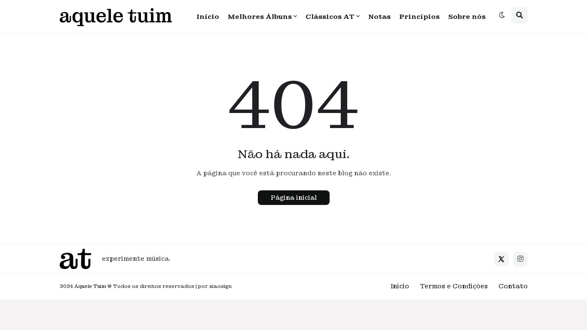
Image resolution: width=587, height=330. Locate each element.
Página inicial (294, 198)
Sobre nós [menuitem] (467, 16)
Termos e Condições (454, 286)
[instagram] (520, 259)
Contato (513, 286)
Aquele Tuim (90, 286)
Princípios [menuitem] (419, 16)
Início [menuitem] (207, 16)
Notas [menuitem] (379, 16)
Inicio (400, 286)
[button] (501, 15)
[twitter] (501, 259)
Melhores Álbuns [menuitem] (260, 16)
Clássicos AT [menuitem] (330, 16)
